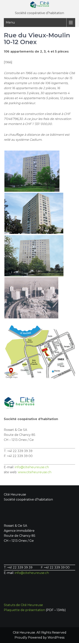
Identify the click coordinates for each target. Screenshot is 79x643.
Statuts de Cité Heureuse (23, 605)
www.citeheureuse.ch (34, 472)
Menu (10, 22)
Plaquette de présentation (24, 610)
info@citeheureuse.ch (32, 467)
